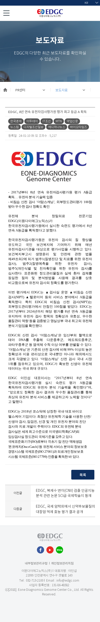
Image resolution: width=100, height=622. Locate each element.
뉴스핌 (14, 127)
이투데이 (32, 121)
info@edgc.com (67, 580)
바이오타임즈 (78, 127)
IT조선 (47, 121)
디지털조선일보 (33, 127)
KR (86, 3)
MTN (59, 121)
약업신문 (72, 121)
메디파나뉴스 (56, 127)
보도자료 (61, 89)
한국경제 (16, 121)
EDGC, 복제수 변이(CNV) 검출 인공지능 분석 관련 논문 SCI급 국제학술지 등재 (65, 493)
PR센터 (20, 89)
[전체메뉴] (6, 13)
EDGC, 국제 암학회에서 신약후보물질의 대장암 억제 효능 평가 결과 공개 (65, 509)
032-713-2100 (34, 580)
